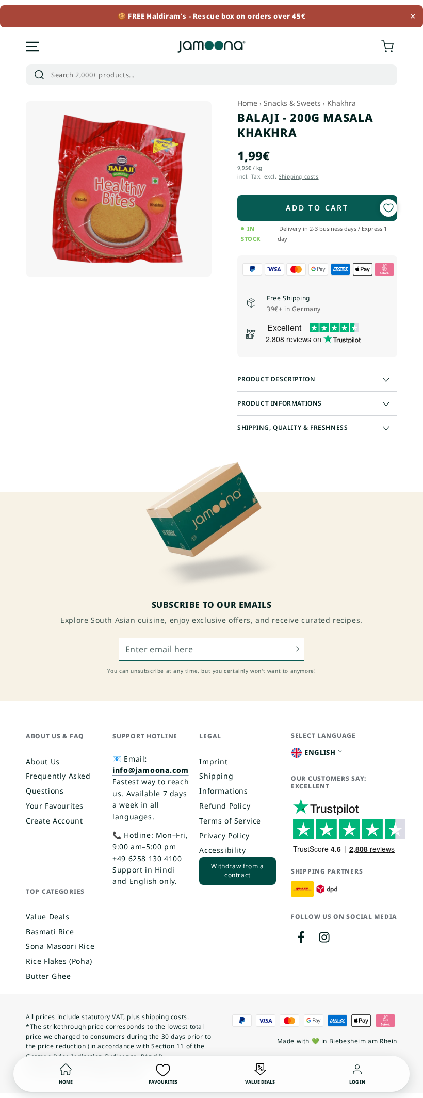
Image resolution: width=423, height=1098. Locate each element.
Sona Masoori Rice (60, 946)
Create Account (54, 821)
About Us (43, 761)
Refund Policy (224, 806)
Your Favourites (55, 806)
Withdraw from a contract (237, 870)
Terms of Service (230, 821)
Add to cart (317, 208)
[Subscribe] (297, 649)
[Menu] (32, 46)
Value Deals (48, 917)
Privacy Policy (224, 836)
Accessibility (222, 850)
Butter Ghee (48, 976)
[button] (211, 74)
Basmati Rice (50, 931)
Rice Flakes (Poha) (59, 961)
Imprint (213, 761)
